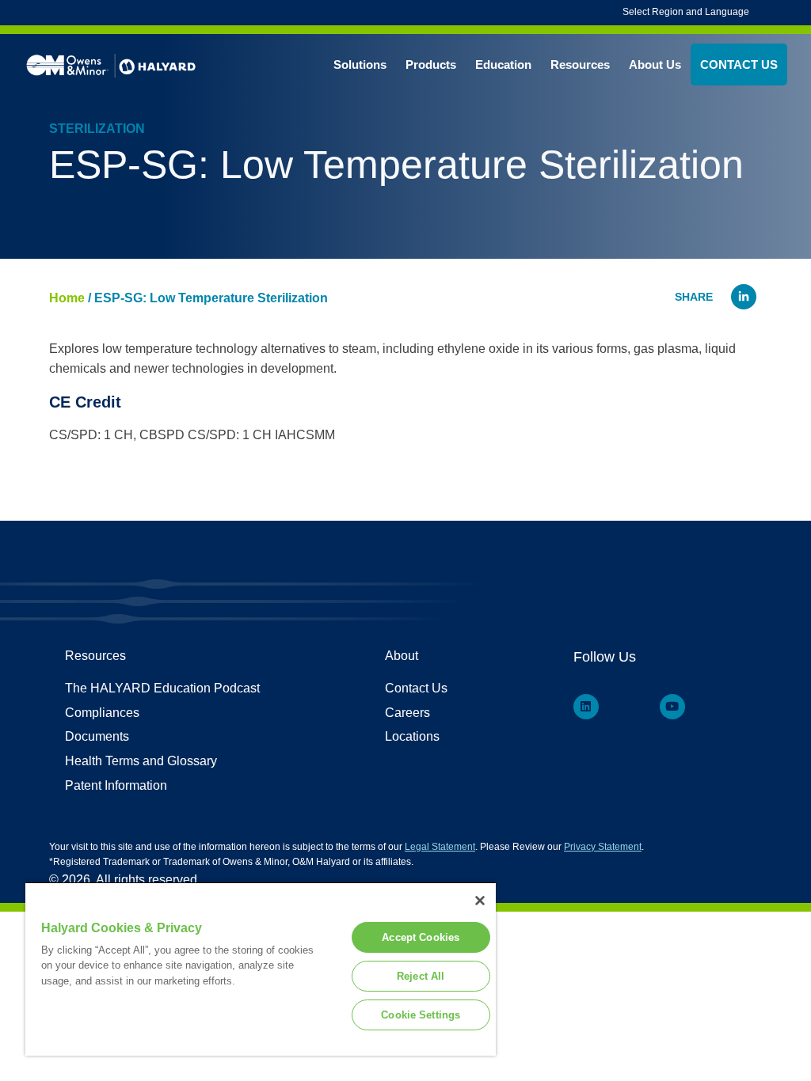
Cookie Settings (420, 1015)
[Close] (480, 900)
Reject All (420, 976)
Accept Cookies (420, 937)
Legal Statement (440, 846)
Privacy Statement (603, 846)
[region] (260, 969)
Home (67, 298)
